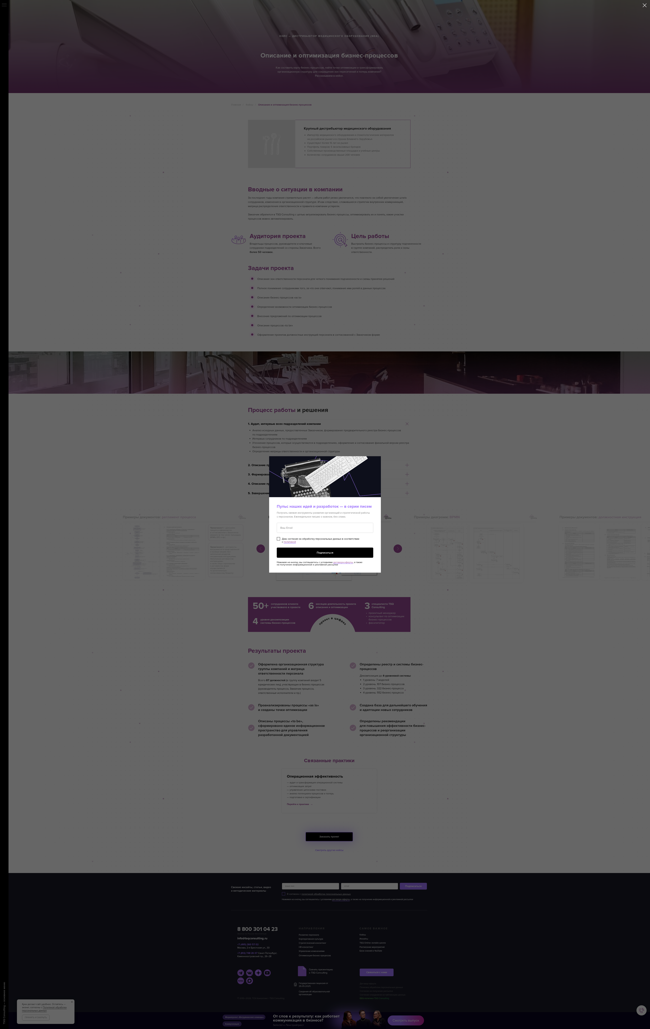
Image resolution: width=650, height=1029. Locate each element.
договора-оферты (343, 562)
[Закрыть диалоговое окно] (644, 5)
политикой (290, 541)
